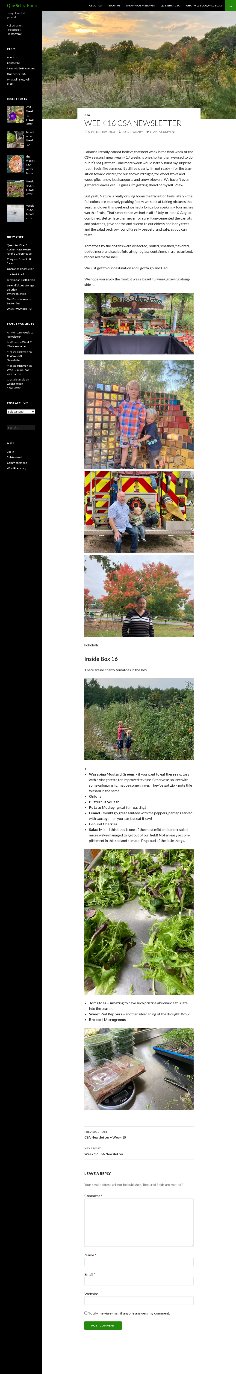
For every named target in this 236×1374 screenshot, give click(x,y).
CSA (87, 115)
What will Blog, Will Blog (204, 5)
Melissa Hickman (17, 365)
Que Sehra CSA (170, 5)
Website (91, 1293)
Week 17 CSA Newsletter (103, 1151)
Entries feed (14, 457)
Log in (10, 451)
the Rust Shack (16, 274)
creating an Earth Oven (21, 280)
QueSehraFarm (132, 132)
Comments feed (17, 462)
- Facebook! (14, 29)
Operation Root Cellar (20, 269)
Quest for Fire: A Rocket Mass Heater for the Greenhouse (19, 249)
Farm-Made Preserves (140, 5)
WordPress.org (16, 468)
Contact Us (14, 63)
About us (95, 5)
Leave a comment (163, 132)
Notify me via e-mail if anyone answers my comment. (128, 1313)
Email (89, 1274)
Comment (93, 1195)
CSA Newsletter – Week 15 (105, 1134)
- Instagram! (14, 34)
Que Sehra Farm (22, 5)
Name (90, 1255)
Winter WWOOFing (19, 309)
